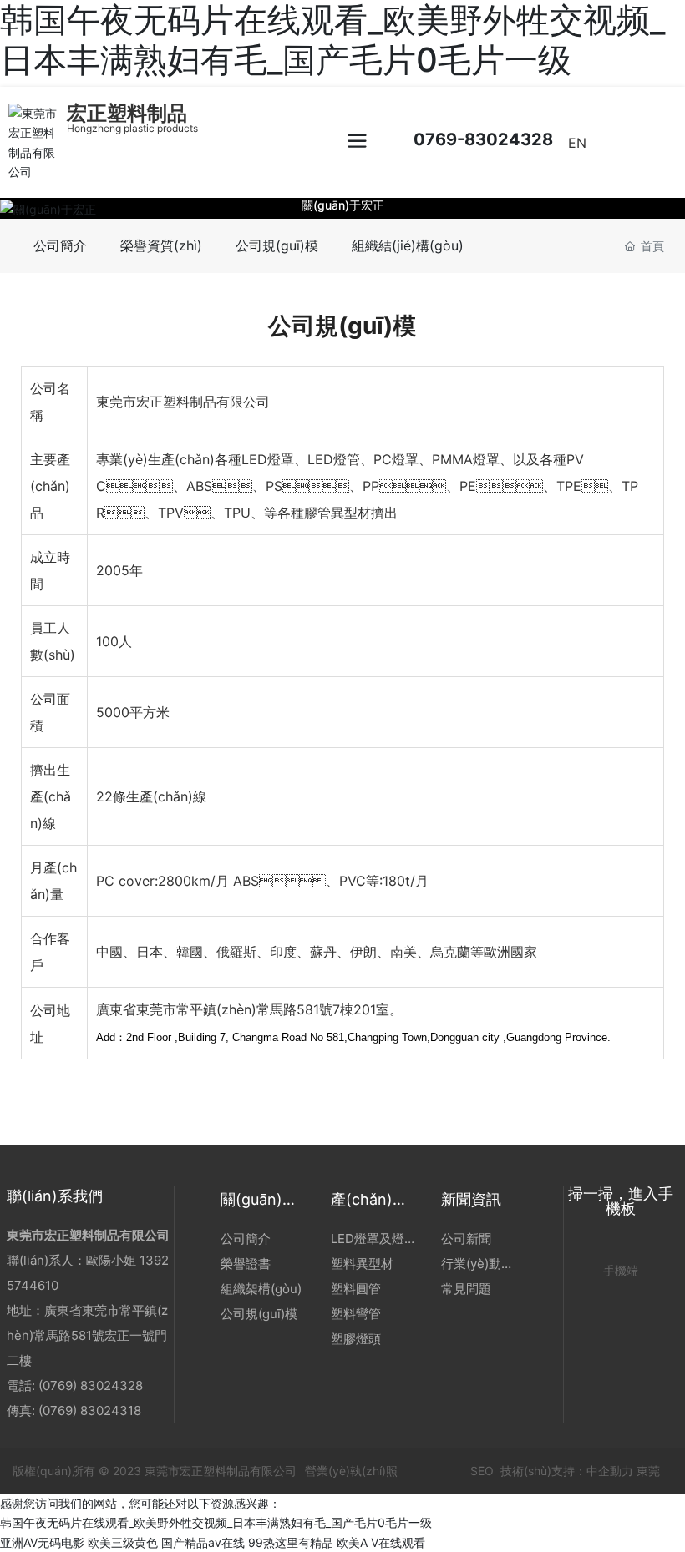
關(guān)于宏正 (343, 204)
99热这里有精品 (290, 1542)
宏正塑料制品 (127, 113)
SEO (480, 1471)
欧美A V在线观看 (381, 1542)
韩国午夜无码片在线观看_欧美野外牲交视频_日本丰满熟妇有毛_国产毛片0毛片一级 (216, 1522)
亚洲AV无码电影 (42, 1542)
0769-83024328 (481, 139)
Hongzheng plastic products (132, 128)
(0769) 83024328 (92, 1385)
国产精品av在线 (203, 1542)
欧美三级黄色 (123, 1542)
